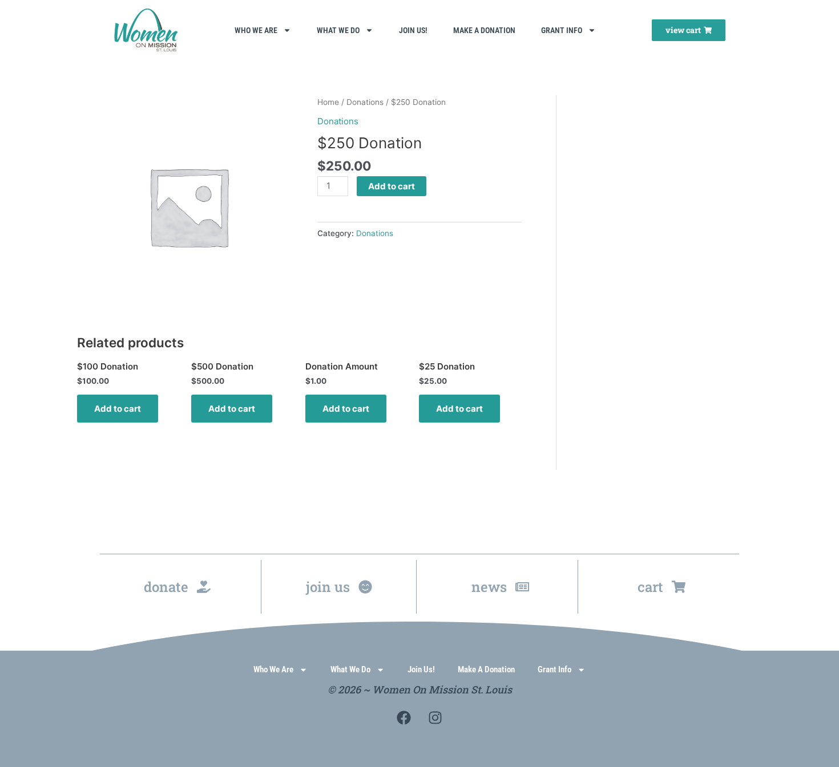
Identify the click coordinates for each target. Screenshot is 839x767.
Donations (365, 102)
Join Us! (413, 30)
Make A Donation (484, 30)
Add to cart (391, 186)
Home (328, 102)
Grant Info (561, 30)
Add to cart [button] (117, 408)
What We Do (338, 30)
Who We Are (256, 30)
